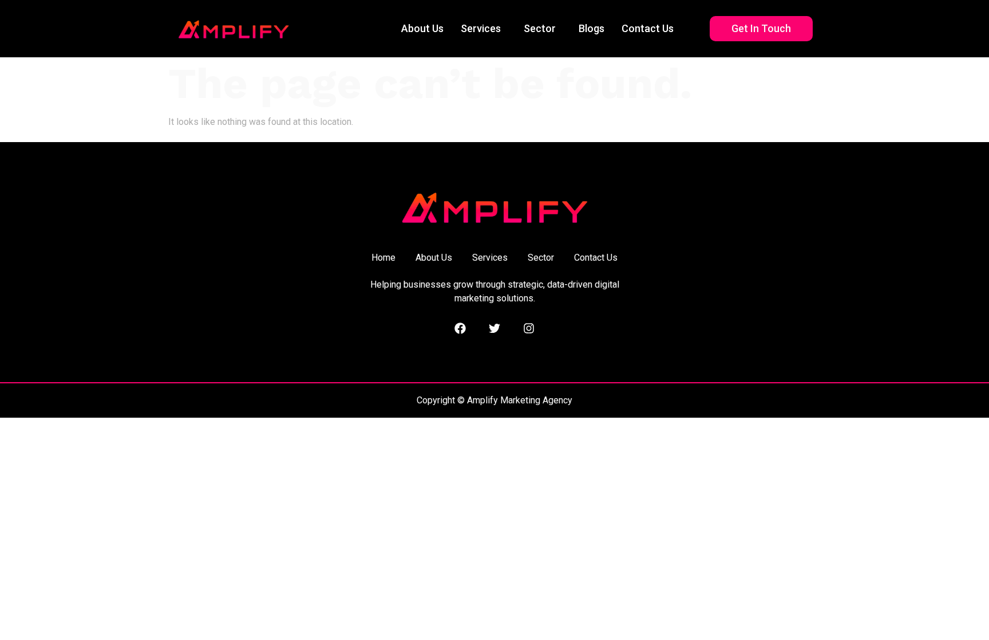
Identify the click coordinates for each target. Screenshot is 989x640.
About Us (422, 28)
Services (481, 28)
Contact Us (648, 28)
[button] (483, 28)
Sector (540, 28)
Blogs (591, 28)
